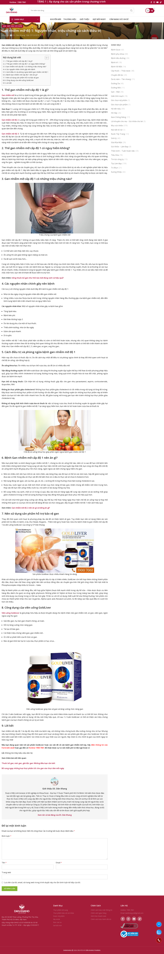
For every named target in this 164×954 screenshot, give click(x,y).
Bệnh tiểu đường (118, 58)
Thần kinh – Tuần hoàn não (123, 151)
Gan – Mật (115, 92)
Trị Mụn (114, 167)
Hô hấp (114, 113)
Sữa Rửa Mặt (116, 142)
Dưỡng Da (115, 83)
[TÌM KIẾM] (131, 10)
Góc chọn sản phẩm (119, 104)
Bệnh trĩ (114, 62)
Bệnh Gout (115, 49)
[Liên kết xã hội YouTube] (157, 2)
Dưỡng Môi (116, 87)
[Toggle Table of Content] (45, 58)
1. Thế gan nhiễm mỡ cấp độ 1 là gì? (19, 61)
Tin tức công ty (117, 159)
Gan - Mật (6, 26)
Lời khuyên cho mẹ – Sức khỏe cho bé (127, 121)
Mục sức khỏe (16, 26)
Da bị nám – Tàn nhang (121, 79)
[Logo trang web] (12, 10)
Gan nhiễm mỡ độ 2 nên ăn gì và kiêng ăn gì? (31, 508)
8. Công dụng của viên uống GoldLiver (19, 80)
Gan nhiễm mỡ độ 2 (10, 120)
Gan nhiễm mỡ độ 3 (10, 134)
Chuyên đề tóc (117, 75)
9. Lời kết (8, 83)
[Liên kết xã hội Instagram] (154, 2)
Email (59, 862)
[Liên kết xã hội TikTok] (160, 2)
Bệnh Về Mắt (116, 66)
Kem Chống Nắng (118, 117)
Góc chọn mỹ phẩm (119, 100)
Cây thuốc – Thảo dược (120, 71)
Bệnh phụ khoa (117, 54)
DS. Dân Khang (19, 35)
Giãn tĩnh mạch (117, 96)
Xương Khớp (116, 172)
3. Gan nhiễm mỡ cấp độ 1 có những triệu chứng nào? (25, 66)
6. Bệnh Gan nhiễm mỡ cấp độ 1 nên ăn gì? (21, 75)
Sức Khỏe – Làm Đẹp (119, 146)
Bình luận (6, 836)
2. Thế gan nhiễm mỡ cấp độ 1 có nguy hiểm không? (25, 64)
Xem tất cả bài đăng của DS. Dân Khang (55, 815)
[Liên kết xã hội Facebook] (151, 2)
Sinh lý (114, 138)
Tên (4, 862)
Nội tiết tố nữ (116, 130)
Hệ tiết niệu (116, 108)
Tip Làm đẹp (116, 163)
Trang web (6, 872)
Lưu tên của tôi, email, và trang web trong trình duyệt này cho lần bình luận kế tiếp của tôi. (42, 882)
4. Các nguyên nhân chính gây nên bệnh (20, 69)
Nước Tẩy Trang (118, 134)
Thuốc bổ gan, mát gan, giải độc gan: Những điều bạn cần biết (28, 763)
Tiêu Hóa (115, 155)
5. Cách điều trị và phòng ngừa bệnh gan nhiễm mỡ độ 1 (26, 72)
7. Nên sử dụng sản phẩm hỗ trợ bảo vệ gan (22, 78)
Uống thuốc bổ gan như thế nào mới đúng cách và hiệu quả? (38, 278)
